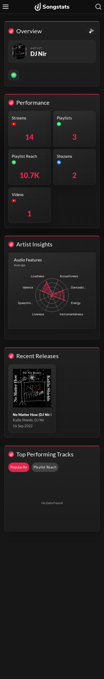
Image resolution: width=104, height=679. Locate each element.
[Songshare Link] (91, 31)
